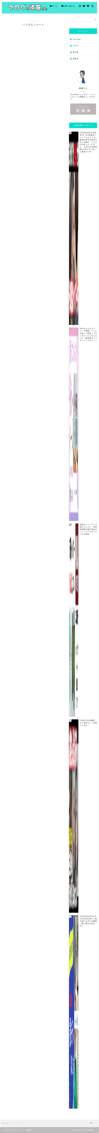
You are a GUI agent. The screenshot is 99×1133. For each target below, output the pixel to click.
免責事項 (28, 1130)
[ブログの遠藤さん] (44, 10)
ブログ (75, 46)
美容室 (75, 59)
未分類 (75, 52)
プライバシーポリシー (13, 1130)
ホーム (54, 6)
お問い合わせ (69, 6)
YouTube (77, 39)
